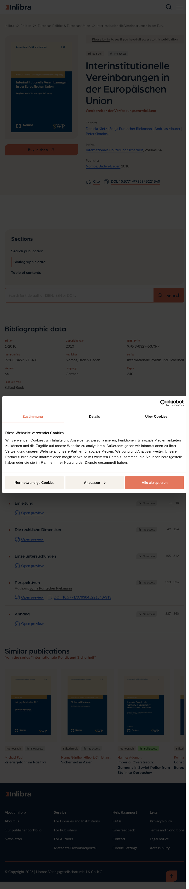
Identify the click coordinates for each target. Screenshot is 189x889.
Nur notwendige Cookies (34, 482)
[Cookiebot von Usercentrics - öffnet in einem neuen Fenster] (163, 403)
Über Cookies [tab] (156, 416)
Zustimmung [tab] (33, 416)
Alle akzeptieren (155, 482)
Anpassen (92, 482)
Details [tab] (94, 416)
